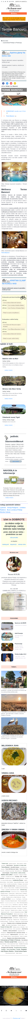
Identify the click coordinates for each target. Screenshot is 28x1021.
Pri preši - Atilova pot (21, 925)
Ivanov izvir (21, 904)
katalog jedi (5, 544)
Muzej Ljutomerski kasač (10, 953)
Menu (15, 13)
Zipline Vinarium (19, 953)
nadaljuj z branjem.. (9, 370)
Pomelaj (23, 897)
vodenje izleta (22, 544)
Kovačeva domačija (7, 915)
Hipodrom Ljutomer (12, 863)
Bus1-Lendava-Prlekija (14, 510)
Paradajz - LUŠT (18, 876)
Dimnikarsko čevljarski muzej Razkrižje (17, 945)
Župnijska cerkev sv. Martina (16, 910)
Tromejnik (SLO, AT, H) (10, 876)
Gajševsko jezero (14, 934)
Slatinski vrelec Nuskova (18, 913)
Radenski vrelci (16, 919)
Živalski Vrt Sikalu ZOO (6, 927)
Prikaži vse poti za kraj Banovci (11, 312)
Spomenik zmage (24, 891)
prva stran (5, 40)
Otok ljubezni (15, 874)
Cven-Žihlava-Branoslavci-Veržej (16, 329)
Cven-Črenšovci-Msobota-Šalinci (16, 308)
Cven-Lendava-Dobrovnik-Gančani (12, 302)
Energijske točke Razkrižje (7, 947)
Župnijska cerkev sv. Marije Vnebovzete (13, 897)
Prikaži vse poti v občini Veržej (11, 338)
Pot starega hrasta (23, 919)
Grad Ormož (7, 910)
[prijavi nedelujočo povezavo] (7, 113)
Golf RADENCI (15, 917)
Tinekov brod (5, 863)
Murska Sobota (5, 512)
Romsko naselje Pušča (11, 942)
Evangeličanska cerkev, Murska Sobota (16, 895)
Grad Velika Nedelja (6, 906)
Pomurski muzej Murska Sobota (10, 902)
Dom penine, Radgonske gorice (11, 900)
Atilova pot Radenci (12, 930)
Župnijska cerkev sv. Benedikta (19, 927)
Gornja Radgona (12, 507)
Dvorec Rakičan (10, 882)
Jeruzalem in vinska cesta (20, 865)
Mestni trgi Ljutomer (4, 895)
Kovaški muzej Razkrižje (12, 884)
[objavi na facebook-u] (3, 83)
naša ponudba (14, 537)
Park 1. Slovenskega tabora (22, 902)
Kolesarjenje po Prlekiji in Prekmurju (10, 940)
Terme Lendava (23, 869)
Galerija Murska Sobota (20, 878)
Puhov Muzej (21, 934)
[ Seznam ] (23, 92)
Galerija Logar (9, 919)
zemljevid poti (10, 111)
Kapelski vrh (15, 915)
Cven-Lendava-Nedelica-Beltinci (16, 305)
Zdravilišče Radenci (14, 867)
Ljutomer (3, 507)
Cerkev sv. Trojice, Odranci (9, 887)
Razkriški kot (15, 904)
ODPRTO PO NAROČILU (21, 1)
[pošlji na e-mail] (11, 83)
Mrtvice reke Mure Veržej (9, 885)
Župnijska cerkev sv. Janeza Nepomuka (11, 936)
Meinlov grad (7, 945)
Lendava (23, 507)
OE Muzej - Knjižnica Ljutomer (6, 904)
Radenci (3, 510)
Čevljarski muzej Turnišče (16, 906)
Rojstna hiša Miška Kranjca (19, 882)
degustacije (13, 544)
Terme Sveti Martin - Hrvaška (13, 949)
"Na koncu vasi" (17, 1018)
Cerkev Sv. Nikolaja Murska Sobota (17, 912)
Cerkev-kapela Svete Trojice (12, 943)
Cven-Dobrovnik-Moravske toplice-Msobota (12, 325)
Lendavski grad (11, 893)
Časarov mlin (24, 906)
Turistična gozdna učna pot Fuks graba (8, 908)
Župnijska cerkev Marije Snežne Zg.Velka (16, 938)
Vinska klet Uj (19, 908)
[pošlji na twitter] (7, 83)
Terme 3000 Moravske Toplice (12, 869)
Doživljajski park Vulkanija (10, 878)
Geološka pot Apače (4, 921)
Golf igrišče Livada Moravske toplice (12, 889)
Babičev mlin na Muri (7, 874)
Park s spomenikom (17, 928)
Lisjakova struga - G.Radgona (21, 893)
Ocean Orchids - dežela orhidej (17, 872)
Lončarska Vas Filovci (6, 899)
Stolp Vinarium (9, 865)
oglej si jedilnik (16, 461)
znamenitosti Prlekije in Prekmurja (12, 42)
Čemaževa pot (11, 921)
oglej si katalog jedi (14, 998)
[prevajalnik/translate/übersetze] (7, 1)
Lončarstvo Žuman (18, 880)
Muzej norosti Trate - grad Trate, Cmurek (16, 932)
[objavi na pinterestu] (15, 83)
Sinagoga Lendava (4, 893)
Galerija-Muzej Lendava (15, 891)
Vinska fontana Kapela (21, 951)
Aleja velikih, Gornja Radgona (11, 925)
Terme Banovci (14, 29)
